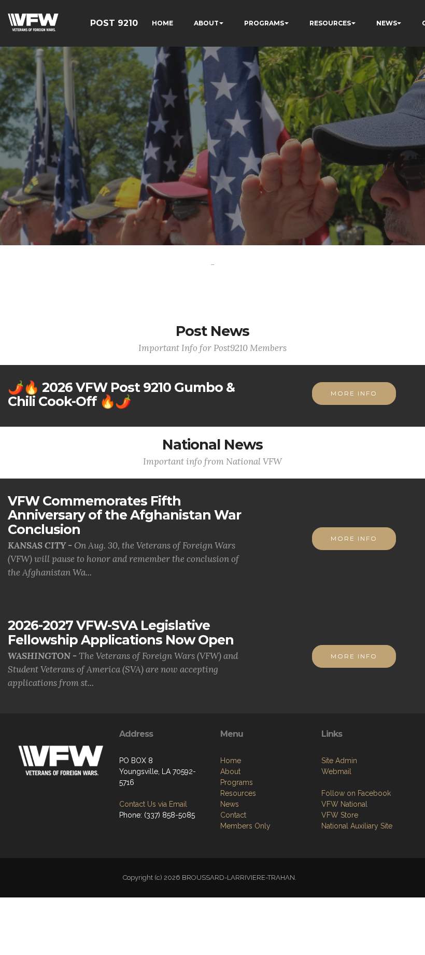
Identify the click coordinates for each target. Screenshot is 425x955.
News (229, 804)
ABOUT (206, 23)
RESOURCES (330, 23)
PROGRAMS (264, 23)
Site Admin (339, 760)
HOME (162, 23)
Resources (238, 793)
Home (230, 760)
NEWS (386, 23)
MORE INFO (354, 393)
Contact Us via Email (153, 804)
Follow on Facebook (356, 793)
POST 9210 (114, 23)
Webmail (336, 771)
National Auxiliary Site (356, 826)
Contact (233, 815)
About (230, 771)
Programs (236, 782)
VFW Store (339, 815)
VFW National (344, 804)
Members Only (245, 826)
